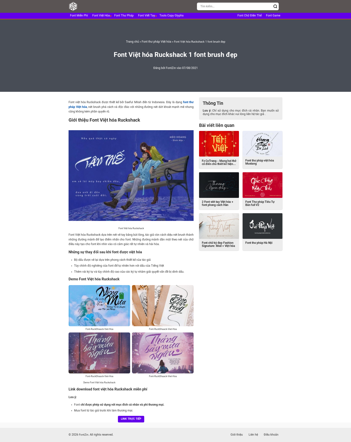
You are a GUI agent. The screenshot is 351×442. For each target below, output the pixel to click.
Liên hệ (253, 434)
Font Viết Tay (146, 15)
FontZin (171, 68)
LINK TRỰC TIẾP (131, 419)
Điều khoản (271, 434)
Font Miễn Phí (79, 15)
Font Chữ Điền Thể (249, 15)
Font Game (273, 15)
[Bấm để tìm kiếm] (275, 7)
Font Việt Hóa (101, 15)
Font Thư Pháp (124, 15)
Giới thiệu (237, 434)
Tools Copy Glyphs (171, 15)
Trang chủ (132, 41)
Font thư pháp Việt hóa (156, 41)
